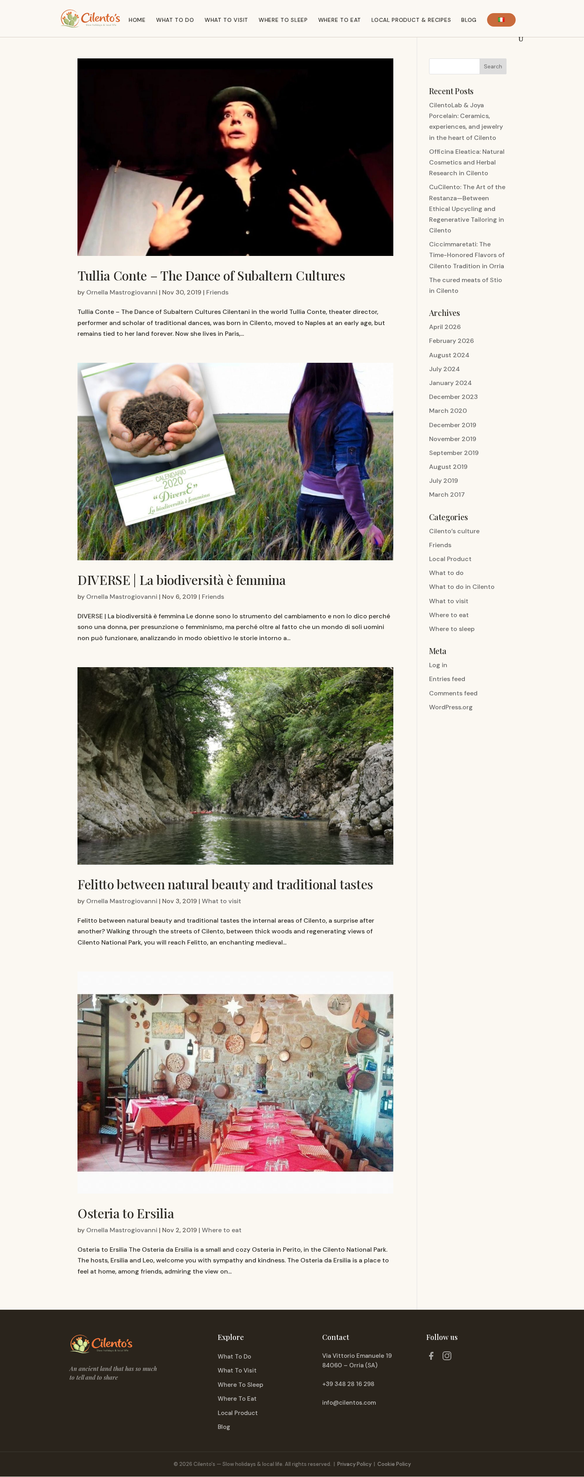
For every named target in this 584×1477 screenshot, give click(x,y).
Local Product (450, 559)
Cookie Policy (394, 1464)
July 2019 (443, 480)
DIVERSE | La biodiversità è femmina (181, 579)
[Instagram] (447, 1357)
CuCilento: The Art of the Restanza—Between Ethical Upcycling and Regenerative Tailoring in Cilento (467, 208)
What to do (175, 20)
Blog (469, 20)
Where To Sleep (240, 1385)
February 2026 (451, 341)
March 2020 (448, 411)
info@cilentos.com (349, 1403)
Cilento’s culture (454, 531)
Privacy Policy (354, 1464)
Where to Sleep (283, 20)
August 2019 (448, 467)
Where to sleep (452, 629)
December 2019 (452, 425)
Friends (217, 292)
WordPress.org (451, 707)
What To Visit (237, 1370)
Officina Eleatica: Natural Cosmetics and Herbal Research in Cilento (467, 162)
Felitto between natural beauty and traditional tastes (225, 883)
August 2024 (449, 355)
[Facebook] (431, 1357)
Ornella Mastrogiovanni (121, 292)
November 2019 (452, 439)
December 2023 (453, 397)
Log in (438, 665)
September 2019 (454, 453)
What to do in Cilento (462, 587)
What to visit (226, 20)
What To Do (234, 1357)
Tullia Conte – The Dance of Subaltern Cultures (211, 275)
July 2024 (444, 369)
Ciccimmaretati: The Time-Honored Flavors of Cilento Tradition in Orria (467, 255)
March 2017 (447, 494)
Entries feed (447, 679)
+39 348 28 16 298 (348, 1384)
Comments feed (453, 693)
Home (137, 20)
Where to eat (339, 20)
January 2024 (450, 383)
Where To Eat (237, 1399)
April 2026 (445, 327)
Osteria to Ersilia (125, 1212)
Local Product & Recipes (411, 20)
